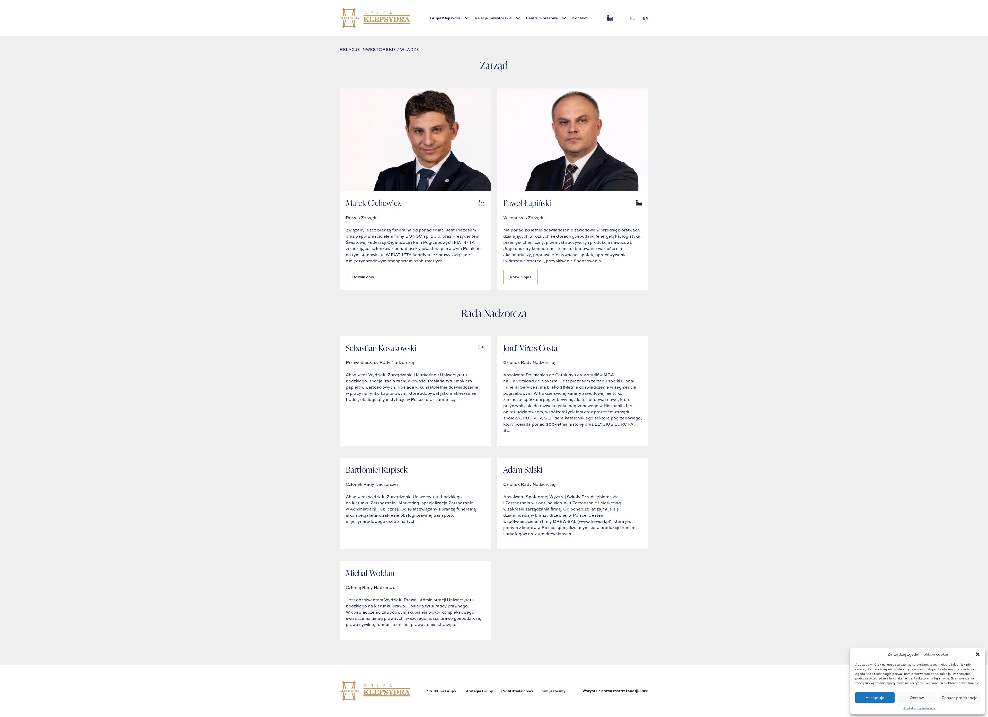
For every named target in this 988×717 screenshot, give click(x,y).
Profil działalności (517, 690)
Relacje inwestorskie (493, 17)
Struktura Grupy (441, 690)
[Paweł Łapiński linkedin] (639, 203)
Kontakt (579, 17)
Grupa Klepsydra (445, 17)
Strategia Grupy (478, 690)
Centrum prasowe (542, 17)
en (645, 18)
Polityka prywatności (919, 708)
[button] (977, 654)
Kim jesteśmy (553, 690)
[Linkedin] (610, 18)
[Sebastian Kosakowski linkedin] (481, 348)
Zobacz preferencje (959, 697)
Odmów (917, 697)
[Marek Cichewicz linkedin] (481, 203)
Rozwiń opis (363, 276)
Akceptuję (875, 697)
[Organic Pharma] (375, 18)
